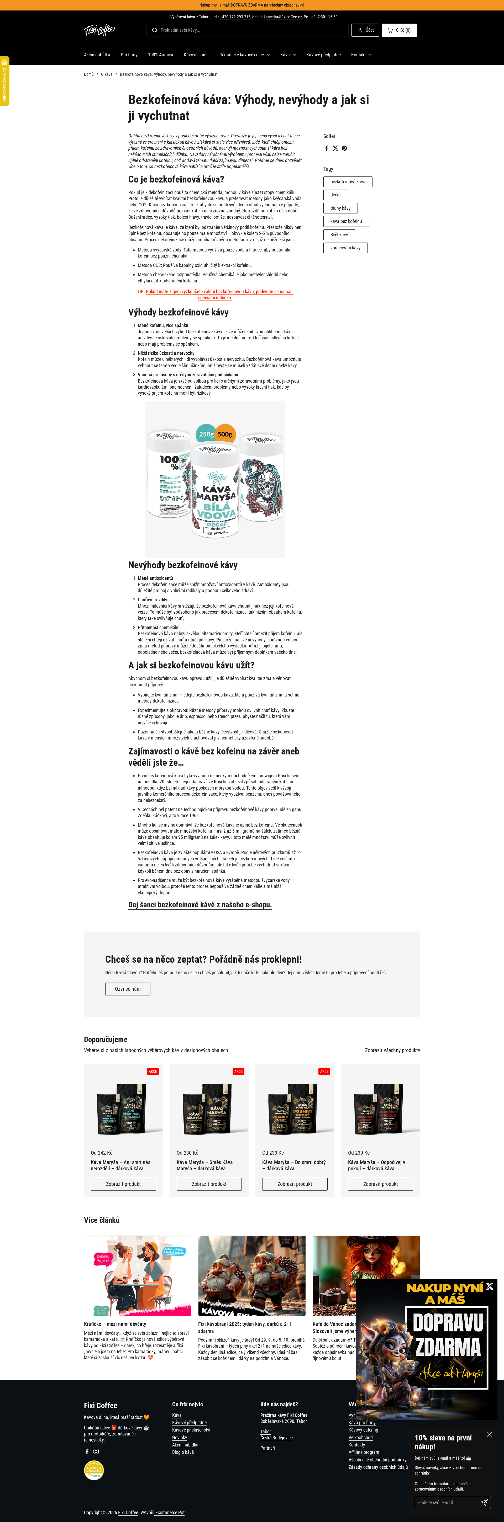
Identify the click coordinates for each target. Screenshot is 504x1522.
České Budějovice (276, 1437)
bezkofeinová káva (347, 181)
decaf (335, 195)
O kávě (107, 74)
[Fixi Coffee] (99, 30)
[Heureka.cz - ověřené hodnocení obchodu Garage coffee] (94, 1479)
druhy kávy (340, 208)
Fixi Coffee (128, 1512)
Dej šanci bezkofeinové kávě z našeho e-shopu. (200, 904)
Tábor (265, 1431)
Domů (89, 74)
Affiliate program (364, 1452)
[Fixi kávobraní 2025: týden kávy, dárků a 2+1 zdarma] (252, 1275)
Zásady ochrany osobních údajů (378, 1467)
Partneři (267, 1448)
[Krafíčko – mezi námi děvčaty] (137, 1275)
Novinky (179, 1437)
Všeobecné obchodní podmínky (378, 1459)
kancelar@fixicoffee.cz (283, 16)
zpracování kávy (345, 248)
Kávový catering (363, 1430)
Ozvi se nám (128, 989)
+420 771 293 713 (235, 16)
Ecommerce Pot (169, 1512)
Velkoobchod (361, 1437)
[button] (399, 30)
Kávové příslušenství (191, 1430)
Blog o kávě (183, 1452)
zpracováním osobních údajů (439, 1489)
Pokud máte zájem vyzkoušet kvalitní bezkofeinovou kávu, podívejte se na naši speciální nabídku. (219, 294)
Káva (177, 1415)
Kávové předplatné (189, 1422)
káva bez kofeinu (346, 221)
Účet (370, 30)
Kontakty (357, 1445)
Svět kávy (339, 234)
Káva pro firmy (362, 1422)
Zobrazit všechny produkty (392, 1050)
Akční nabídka (185, 1445)
